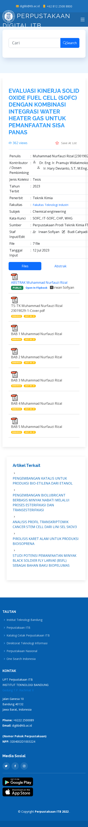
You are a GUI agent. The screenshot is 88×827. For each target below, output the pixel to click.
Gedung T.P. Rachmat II (18, 690)
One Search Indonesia (21, 658)
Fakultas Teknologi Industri (50, 204)
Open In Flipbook (36, 287)
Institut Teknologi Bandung (24, 619)
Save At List (68, 143)
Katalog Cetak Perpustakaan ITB (28, 635)
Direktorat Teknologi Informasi (27, 643)
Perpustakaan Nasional (22, 651)
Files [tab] (25, 266)
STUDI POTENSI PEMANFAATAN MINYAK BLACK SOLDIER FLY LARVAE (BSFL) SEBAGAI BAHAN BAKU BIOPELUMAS (44, 560)
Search (71, 43)
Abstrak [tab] (60, 266)
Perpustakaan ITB (18, 627)
